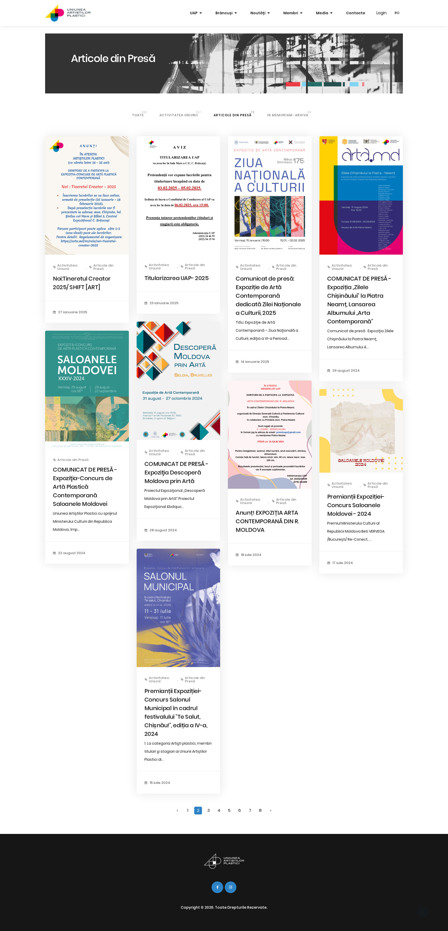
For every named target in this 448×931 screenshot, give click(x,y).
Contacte (355, 13)
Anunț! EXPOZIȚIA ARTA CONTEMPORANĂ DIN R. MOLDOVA (267, 521)
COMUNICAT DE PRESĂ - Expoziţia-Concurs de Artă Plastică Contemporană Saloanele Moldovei (85, 487)
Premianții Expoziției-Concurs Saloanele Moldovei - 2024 (355, 505)
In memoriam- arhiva (289, 113)
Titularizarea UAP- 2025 (176, 278)
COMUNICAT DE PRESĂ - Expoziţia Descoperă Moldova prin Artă (176, 472)
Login (381, 13)
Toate (139, 113)
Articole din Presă (234, 113)
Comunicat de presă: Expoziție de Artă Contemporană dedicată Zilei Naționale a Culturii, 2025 (268, 296)
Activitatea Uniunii (180, 113)
